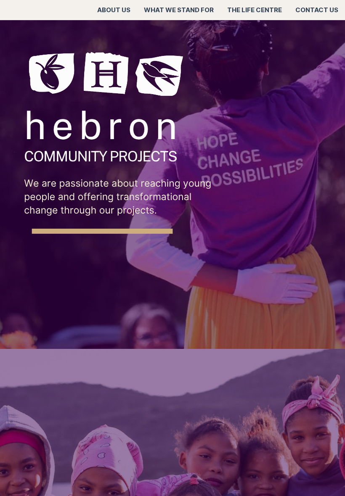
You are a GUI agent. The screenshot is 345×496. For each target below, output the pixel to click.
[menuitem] (113, 10)
